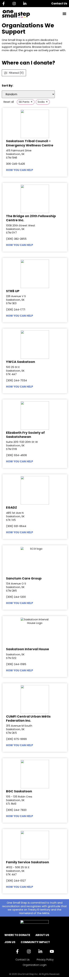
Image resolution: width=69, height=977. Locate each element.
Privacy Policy (45, 959)
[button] (64, 14)
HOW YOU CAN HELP (19, 170)
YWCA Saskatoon (20, 361)
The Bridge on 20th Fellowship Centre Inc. (31, 218)
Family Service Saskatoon (27, 862)
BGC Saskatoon (19, 791)
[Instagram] (15, 3)
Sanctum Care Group (24, 578)
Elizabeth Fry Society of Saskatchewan (25, 434)
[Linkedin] (25, 3)
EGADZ (11, 507)
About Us (42, 935)
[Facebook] (4, 3)
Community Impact (35, 942)
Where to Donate (17, 935)
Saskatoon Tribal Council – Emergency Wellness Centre (29, 143)
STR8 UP (12, 291)
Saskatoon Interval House (27, 649)
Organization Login (35, 965)
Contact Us (59, 3)
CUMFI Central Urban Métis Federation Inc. (28, 718)
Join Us (9, 942)
